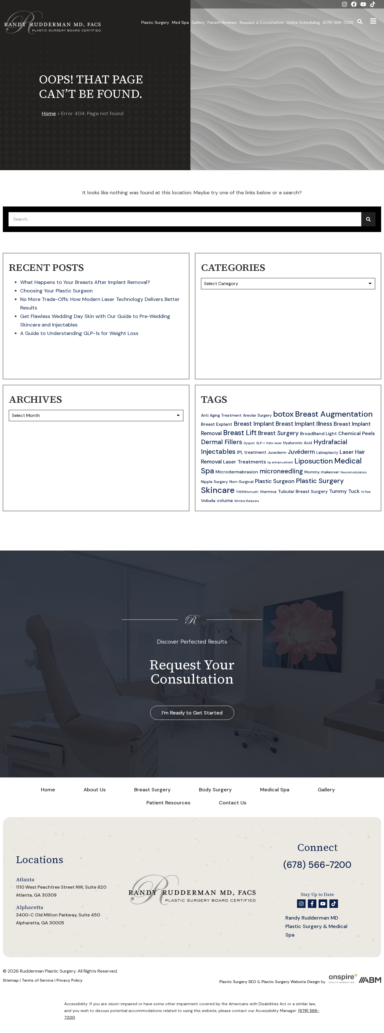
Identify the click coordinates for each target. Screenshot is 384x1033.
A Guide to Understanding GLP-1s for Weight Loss (79, 333)
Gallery (198, 22)
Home (49, 113)
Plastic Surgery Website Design (290, 981)
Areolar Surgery (257, 415)
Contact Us (232, 802)
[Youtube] (363, 4)
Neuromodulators (354, 472)
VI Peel (366, 492)
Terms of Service (37, 980)
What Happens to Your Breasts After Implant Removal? (85, 282)
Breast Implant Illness (304, 423)
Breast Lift (240, 432)
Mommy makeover (321, 472)
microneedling (281, 471)
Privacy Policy (69, 980)
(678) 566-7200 (338, 22)
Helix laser (274, 443)
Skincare (217, 490)
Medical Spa (274, 789)
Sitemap (11, 980)
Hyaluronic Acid (297, 442)
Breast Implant (254, 424)
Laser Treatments (244, 461)
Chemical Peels (356, 433)
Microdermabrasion (236, 472)
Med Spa (180, 22)
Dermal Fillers (221, 442)
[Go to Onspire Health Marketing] (343, 981)
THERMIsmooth (247, 492)
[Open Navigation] (373, 22)
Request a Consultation (262, 22)
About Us (95, 789)
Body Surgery (215, 789)
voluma (225, 500)
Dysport (249, 443)
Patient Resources (168, 802)
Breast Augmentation (334, 414)
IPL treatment (251, 452)
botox (283, 414)
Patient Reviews (222, 22)
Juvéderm (301, 452)
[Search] (368, 219)
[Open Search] (359, 22)
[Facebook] (354, 4)
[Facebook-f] (312, 903)
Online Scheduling (303, 22)
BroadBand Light (318, 434)
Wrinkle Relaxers (246, 501)
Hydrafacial (330, 442)
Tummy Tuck (344, 491)
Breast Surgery (278, 433)
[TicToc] (372, 4)
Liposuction (313, 461)
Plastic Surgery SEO (237, 981)
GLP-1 (260, 443)
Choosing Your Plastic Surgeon (56, 290)
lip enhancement (280, 462)
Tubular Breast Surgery (303, 491)
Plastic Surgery (155, 22)
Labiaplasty (327, 452)
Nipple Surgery (214, 481)
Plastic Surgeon (274, 481)
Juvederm (277, 452)
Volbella (208, 500)
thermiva (268, 491)
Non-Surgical (241, 481)
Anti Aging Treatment (221, 415)
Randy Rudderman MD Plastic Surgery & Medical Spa (316, 926)
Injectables (218, 451)
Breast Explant (216, 424)
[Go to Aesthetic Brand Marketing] (369, 981)
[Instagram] (344, 4)
